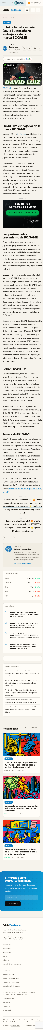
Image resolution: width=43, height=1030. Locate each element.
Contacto (6, 1006)
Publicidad (6, 1002)
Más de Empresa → (32, 728)
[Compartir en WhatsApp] (35, 48)
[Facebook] (21, 938)
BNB (6, 591)
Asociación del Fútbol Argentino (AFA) (24, 488)
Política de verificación (11, 978)
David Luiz (21, 134)
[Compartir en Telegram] (29, 48)
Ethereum (8, 582)
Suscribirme (12, 904)
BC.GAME (7, 88)
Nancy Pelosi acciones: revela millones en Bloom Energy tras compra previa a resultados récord (22, 673)
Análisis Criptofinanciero (12, 964)
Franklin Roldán (15, 1025)
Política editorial (9, 974)
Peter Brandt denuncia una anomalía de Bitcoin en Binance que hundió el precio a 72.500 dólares (22, 709)
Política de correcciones (11, 982)
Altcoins (6, 960)
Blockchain (7, 538)
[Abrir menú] (27, 10)
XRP (6, 596)
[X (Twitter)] (5, 938)
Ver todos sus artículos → (23, 563)
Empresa (11, 17)
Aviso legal (7, 1010)
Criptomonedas (19, 538)
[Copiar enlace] (40, 48)
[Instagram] (10, 938)
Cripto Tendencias (22, 549)
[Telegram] (15, 938)
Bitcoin (7, 578)
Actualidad (6, 948)
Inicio (5, 17)
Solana (7, 587)
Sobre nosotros (8, 999)
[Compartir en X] (24, 48)
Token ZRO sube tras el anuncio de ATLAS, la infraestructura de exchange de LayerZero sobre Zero (21, 682)
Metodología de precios (11, 986)
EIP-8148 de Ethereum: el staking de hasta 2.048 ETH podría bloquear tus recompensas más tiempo (21, 692)
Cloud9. (6, 492)
